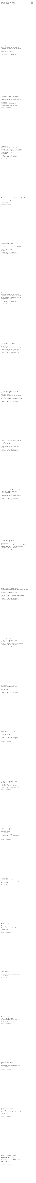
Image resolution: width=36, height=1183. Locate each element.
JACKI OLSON (8, 3)
